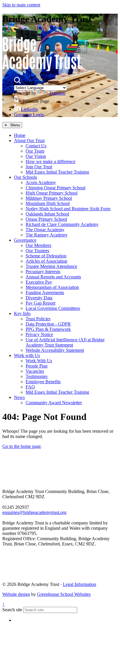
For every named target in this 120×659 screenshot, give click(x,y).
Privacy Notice (39, 334)
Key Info (22, 313)
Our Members (38, 245)
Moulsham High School (48, 203)
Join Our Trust (39, 166)
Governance (25, 240)
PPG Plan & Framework (48, 329)
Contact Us (36, 145)
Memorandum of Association (52, 287)
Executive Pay (39, 282)
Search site (12, 609)
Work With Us (39, 360)
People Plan (36, 365)
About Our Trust (29, 140)
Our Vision (36, 156)
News (19, 397)
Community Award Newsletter (54, 402)
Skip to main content (21, 4)
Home (19, 135)
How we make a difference (50, 161)
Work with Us (27, 355)
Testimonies (36, 376)
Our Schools (25, 177)
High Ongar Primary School (51, 192)
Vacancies (35, 371)
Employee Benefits (43, 381)
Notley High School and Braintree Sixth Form (68, 208)
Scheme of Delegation (46, 255)
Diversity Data (39, 297)
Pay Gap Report (40, 303)
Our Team (35, 151)
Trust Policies (38, 318)
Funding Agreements (45, 292)
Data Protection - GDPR (48, 323)
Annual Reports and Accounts (53, 276)
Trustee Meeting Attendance (51, 266)
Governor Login (29, 114)
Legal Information (79, 584)
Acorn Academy (41, 182)
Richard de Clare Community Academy (62, 224)
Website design (16, 594)
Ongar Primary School (46, 219)
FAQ (30, 386)
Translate (57, 93)
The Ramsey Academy (47, 234)
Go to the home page (21, 446)
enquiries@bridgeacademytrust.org (34, 512)
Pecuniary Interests (43, 271)
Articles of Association (46, 261)
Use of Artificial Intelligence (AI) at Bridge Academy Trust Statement (65, 342)
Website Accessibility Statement (55, 350)
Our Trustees (37, 250)
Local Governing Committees (53, 308)
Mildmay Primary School (49, 198)
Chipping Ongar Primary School (55, 187)
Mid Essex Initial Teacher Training (57, 171)
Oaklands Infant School (47, 213)
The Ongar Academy (45, 229)
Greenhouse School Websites (64, 594)
